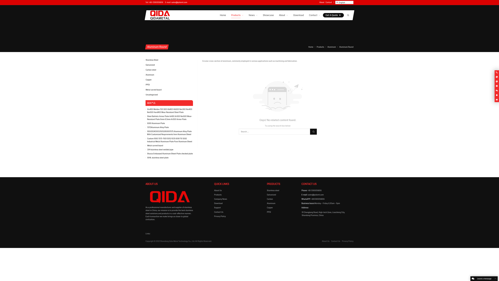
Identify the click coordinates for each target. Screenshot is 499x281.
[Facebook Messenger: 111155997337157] (497, 86)
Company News (220, 199)
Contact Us (218, 212)
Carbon (270, 199)
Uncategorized (152, 94)
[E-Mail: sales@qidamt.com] (497, 100)
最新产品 (151, 103)
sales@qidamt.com (179, 2)
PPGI (148, 84)
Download (218, 203)
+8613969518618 (317, 199)
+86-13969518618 (156, 2)
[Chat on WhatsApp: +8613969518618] (497, 77)
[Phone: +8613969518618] (497, 72)
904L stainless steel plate (158, 157)
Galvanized (150, 65)
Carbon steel (151, 70)
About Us (218, 190)
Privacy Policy (220, 216)
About (321, 2)
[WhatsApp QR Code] (497, 81)
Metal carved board (154, 89)
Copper (149, 79)
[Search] (348, 15)
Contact (329, 2)
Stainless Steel (152, 60)
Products (218, 194)
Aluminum (150, 75)
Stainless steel (273, 190)
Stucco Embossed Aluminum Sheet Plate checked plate (170, 153)
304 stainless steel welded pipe (160, 149)
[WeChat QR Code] (497, 90)
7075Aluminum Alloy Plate (158, 127)
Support (217, 207)
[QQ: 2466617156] (497, 95)
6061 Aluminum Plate (156, 123)
